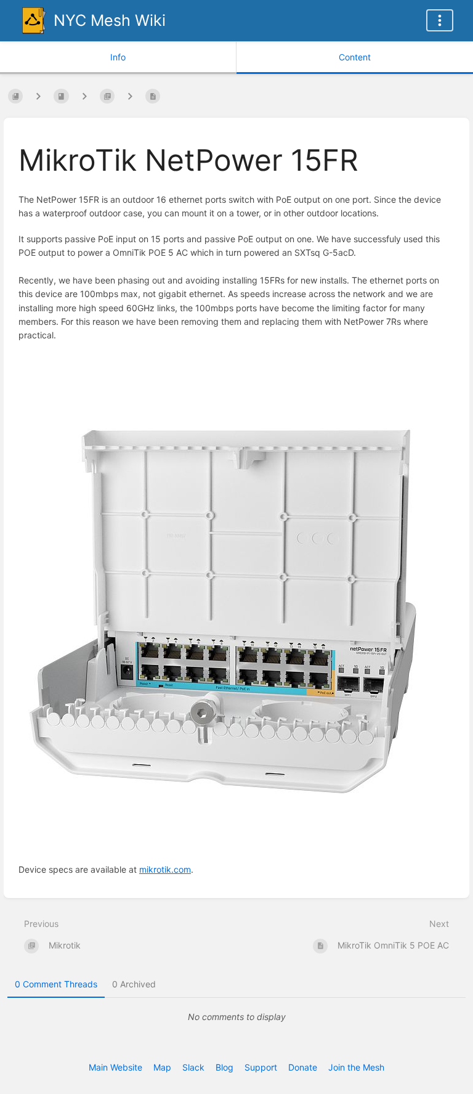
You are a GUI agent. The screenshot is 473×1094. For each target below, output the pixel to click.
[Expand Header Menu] (439, 20)
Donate (302, 1067)
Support (261, 1067)
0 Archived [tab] (134, 984)
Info (118, 57)
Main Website (115, 1067)
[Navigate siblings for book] (38, 95)
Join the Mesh (356, 1067)
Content (355, 57)
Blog (224, 1067)
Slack (193, 1067)
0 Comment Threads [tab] (56, 984)
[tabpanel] (236, 1017)
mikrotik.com (165, 869)
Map (162, 1067)
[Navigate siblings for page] (130, 95)
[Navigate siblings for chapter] (84, 95)
